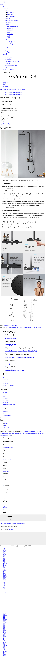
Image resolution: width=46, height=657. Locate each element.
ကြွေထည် (7, 24)
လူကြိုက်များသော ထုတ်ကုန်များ (30, 431)
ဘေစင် (8, 32)
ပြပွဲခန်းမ (6, 67)
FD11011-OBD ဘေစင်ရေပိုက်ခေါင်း (10, 325)
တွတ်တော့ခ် (5, 507)
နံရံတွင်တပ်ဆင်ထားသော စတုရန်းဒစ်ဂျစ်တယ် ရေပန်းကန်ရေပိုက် (19, 357)
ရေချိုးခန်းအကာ (8, 22)
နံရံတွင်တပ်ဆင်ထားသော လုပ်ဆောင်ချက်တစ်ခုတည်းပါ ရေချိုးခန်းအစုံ (21, 351)
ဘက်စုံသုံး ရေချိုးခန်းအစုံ (10, 338)
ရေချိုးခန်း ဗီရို (7, 38)
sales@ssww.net (5, 471)
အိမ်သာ (9, 435)
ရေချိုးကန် (7, 10)
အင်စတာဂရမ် (5, 494)
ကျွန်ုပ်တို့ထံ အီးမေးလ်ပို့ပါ (5, 123)
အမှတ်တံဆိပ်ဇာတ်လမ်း (9, 55)
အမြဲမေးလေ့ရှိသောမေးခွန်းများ (11, 65)
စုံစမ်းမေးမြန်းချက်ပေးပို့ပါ (8, 447)
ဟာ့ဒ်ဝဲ (4, 84)
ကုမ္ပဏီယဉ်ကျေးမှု (8, 59)
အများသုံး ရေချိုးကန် (11, 14)
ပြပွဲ (5, 49)
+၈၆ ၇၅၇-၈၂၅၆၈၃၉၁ (7, 459)
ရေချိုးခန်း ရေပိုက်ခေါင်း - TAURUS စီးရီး (14, 370)
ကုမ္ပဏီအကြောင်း (8, 57)
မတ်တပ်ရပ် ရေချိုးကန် (11, 16)
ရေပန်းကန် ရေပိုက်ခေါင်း (10, 344)
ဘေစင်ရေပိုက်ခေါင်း (11, 41)
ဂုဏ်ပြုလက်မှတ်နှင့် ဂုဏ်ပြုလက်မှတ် (12, 61)
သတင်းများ (5, 45)
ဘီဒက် (8, 36)
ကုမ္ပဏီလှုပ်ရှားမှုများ (9, 51)
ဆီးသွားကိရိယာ (10, 34)
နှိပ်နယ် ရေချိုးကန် (10, 12)
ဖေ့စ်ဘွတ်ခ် (5, 482)
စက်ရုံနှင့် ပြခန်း (8, 63)
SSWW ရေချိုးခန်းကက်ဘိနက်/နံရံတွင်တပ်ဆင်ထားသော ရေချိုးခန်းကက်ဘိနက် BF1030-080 (23, 327)
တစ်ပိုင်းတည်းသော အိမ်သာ (12, 26)
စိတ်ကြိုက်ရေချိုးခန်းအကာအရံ (31, 433)
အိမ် (3, 6)
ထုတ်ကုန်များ (5, 8)
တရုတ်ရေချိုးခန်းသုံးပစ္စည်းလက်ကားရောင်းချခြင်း (10, 433)
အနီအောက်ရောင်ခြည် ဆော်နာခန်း (11, 20)
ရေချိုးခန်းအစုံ (10, 43)
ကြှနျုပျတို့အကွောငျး (7, 53)
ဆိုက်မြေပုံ (39, 431)
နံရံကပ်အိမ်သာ (10, 28)
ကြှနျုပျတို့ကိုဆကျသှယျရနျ (8, 69)
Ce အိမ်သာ (22, 433)
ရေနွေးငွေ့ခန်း (7, 18)
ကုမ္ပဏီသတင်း (8, 47)
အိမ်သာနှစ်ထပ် (10, 30)
